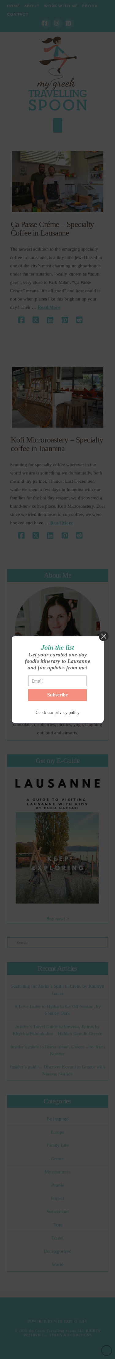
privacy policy (67, 712)
